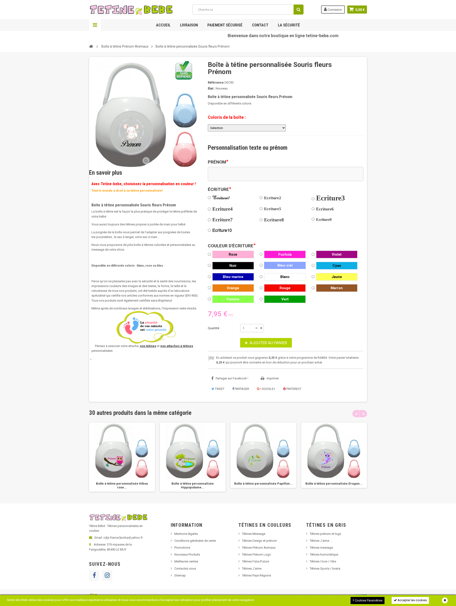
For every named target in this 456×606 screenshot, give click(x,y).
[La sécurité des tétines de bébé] (146, 327)
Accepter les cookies (412, 600)
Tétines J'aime (251, 568)
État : (211, 88)
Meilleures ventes (186, 561)
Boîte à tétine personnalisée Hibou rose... (122, 485)
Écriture (219, 189)
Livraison (189, 25)
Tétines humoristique (324, 554)
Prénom (218, 162)
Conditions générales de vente (195, 540)
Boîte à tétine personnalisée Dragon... (333, 483)
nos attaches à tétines (176, 346)
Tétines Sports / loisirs (325, 568)
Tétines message (321, 547)
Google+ (268, 389)
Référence (216, 82)
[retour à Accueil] (91, 46)
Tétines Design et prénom (259, 540)
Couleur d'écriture (232, 245)
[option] (122, 457)
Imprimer (273, 378)
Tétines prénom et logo (325, 534)
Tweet (219, 389)
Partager (241, 389)
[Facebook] (94, 575)
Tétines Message (253, 534)
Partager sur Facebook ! (232, 378)
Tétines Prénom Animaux (259, 547)
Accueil (163, 25)
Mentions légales (186, 534)
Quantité (213, 328)
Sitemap (180, 575)
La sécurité (289, 25)
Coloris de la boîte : (227, 117)
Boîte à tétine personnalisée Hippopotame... (192, 485)
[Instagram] (107, 575)
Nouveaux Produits (187, 554)
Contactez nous (185, 568)
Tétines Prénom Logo (256, 554)
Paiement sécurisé (224, 25)
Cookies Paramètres (368, 600)
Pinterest (293, 389)
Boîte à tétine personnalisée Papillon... (263, 483)
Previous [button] (356, 413)
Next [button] (363, 413)
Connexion (334, 9)
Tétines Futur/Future (255, 561)
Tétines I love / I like (323, 561)
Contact (260, 25)
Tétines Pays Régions (256, 575)
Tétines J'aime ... (321, 540)
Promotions (182, 547)
